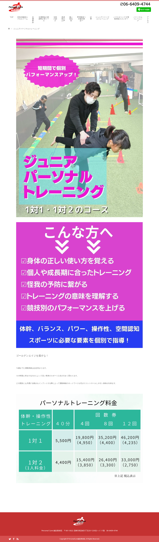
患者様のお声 (63, 19)
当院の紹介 (55, 19)
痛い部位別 (71, 19)
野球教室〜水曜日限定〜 (81, 19)
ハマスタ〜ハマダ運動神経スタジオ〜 (121, 18)
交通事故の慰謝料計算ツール (44, 19)
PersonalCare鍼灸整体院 (76, 539)
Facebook (13, 538)
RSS (17, 538)
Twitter (9, 538)
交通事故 (33, 19)
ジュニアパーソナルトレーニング (102, 18)
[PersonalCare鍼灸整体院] (15, 7)
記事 (91, 18)
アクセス (148, 19)
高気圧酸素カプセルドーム (22, 18)
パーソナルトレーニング (138, 19)
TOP (11, 17)
